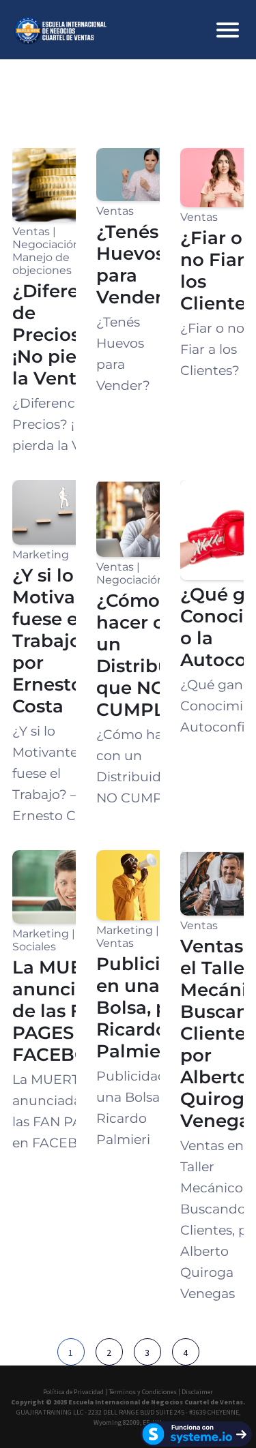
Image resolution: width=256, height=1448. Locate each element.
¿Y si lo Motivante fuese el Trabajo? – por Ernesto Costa (59, 640)
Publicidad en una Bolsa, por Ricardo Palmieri (146, 1007)
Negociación (46, 244)
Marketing (40, 554)
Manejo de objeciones (42, 264)
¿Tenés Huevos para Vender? (134, 264)
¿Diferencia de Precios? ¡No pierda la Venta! (64, 334)
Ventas (31, 231)
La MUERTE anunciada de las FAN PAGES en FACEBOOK (64, 1011)
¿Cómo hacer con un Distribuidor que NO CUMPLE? (151, 655)
